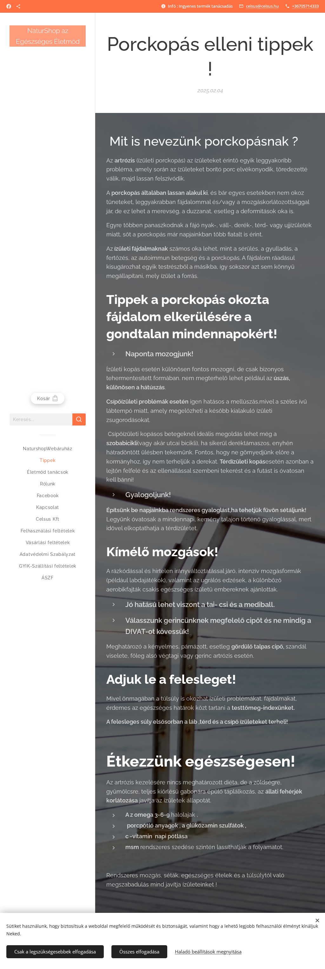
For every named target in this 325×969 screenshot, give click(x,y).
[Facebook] (9, 6)
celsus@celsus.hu (262, 6)
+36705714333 (305, 6)
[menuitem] (47, 448)
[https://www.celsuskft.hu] (18, 6)
